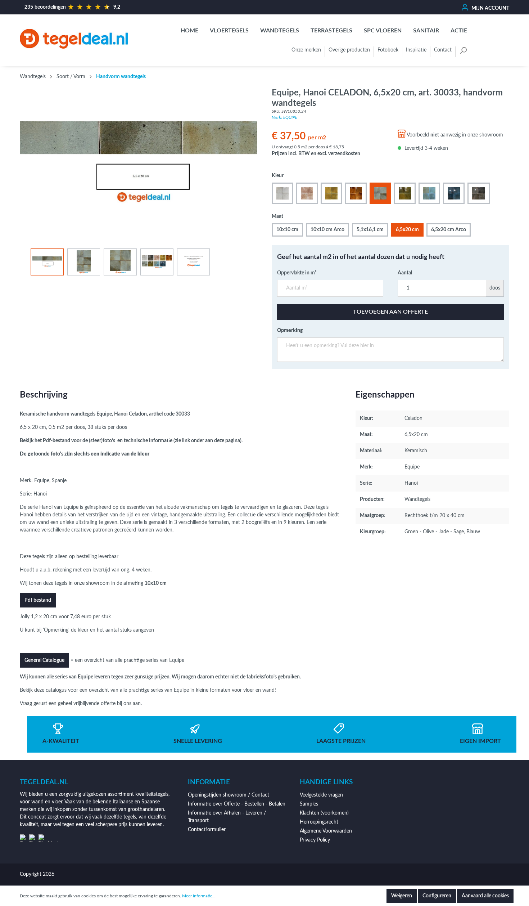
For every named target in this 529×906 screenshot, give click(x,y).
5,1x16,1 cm (370, 229)
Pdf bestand (37, 600)
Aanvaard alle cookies (485, 895)
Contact (443, 50)
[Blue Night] (454, 193)
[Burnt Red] (356, 193)
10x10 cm (287, 229)
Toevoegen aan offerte (390, 312)
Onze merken (306, 50)
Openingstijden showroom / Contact (228, 795)
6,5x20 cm (407, 229)
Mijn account (489, 8)
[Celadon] (380, 193)
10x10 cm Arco (327, 229)
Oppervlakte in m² (297, 272)
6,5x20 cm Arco (448, 229)
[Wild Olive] (405, 193)
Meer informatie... (199, 896)
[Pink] (307, 193)
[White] (282, 193)
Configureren (436, 895)
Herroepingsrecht (319, 822)
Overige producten (349, 50)
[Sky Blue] (429, 193)
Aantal (405, 272)
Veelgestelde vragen (321, 795)
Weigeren (401, 895)
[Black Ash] (478, 193)
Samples (309, 804)
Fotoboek (387, 50)
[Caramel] (331, 193)
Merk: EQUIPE (284, 117)
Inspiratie (416, 50)
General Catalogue (44, 660)
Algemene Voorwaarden (326, 831)
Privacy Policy (315, 840)
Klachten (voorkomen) (324, 813)
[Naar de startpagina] (74, 38)
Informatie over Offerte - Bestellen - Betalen (236, 804)
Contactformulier (207, 829)
